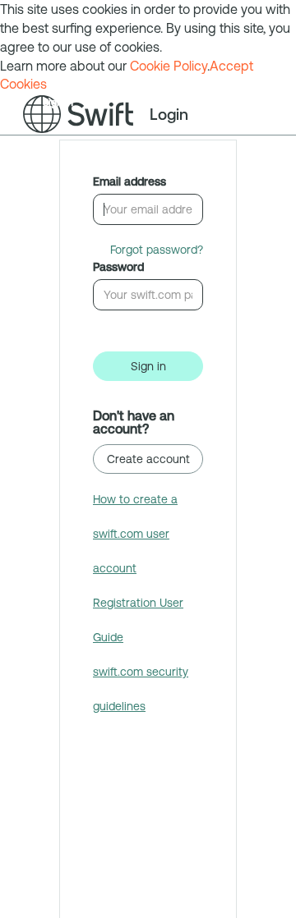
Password (118, 266)
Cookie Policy (168, 65)
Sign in (148, 366)
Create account (148, 459)
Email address (129, 181)
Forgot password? (156, 249)
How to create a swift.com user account (135, 534)
